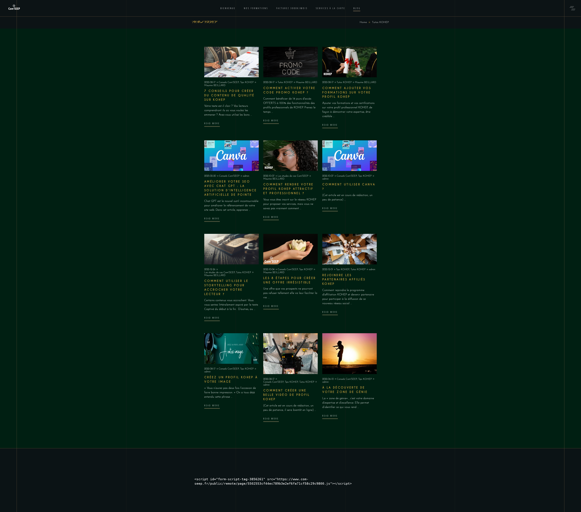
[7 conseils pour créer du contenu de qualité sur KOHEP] (231, 62)
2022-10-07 (269, 176)
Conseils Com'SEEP (229, 82)
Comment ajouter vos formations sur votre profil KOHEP (346, 92)
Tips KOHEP (247, 82)
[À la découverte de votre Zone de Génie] (349, 353)
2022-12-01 (328, 269)
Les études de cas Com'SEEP (293, 176)
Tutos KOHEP (285, 82)
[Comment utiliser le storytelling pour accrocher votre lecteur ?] (231, 249)
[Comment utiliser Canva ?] (349, 155)
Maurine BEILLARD (214, 85)
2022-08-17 (210, 82)
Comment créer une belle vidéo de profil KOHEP (286, 395)
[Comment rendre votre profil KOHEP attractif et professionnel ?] (290, 155)
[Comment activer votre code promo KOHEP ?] (290, 62)
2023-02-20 (210, 176)
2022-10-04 (269, 269)
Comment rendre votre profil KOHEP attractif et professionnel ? (288, 189)
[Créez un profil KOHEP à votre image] (231, 348)
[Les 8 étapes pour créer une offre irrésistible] (290, 249)
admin (246, 176)
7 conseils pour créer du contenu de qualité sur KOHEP (229, 95)
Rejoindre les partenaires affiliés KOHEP (343, 279)
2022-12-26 (210, 269)
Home (363, 22)
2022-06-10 (328, 379)
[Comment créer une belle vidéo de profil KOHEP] (290, 353)
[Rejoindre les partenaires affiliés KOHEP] (349, 249)
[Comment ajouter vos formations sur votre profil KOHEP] (349, 62)
